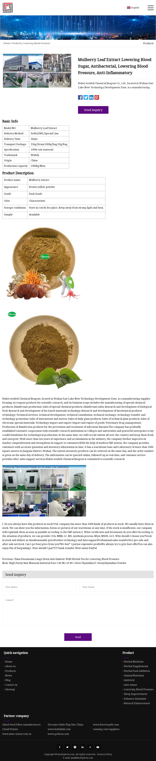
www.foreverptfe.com (106, 724)
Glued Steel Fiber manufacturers (21, 724)
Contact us (11, 684)
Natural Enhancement (137, 703)
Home (7, 43)
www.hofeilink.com (59, 729)
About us (10, 666)
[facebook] (60, 747)
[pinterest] (75, 747)
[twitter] (67, 747)
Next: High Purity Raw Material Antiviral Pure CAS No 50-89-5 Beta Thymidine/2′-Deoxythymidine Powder (64, 563)
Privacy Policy (104, 754)
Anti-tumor (130, 684)
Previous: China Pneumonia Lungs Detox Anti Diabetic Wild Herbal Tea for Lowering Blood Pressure (60, 559)
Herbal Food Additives (137, 671)
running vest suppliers (106, 729)
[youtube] (98, 747)
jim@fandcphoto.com (82, 757)
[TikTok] (90, 747)
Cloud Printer (10, 729)
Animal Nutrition (134, 675)
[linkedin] (83, 747)
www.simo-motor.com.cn (16, 734)
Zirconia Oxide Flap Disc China (65, 724)
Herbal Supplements (136, 666)
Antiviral (129, 680)
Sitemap (10, 689)
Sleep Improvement (135, 694)
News (8, 675)
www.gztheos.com (58, 734)
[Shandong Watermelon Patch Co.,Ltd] (7, 7)
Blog (8, 680)
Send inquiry (93, 110)
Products (17, 43)
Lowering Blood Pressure (36, 43)
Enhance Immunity (135, 698)
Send (78, 637)
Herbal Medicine (134, 661)
